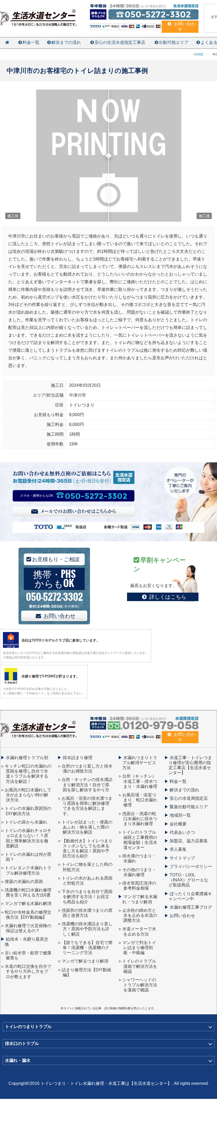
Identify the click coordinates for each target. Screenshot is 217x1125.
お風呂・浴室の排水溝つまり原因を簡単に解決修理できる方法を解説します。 (87, 806)
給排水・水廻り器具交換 (26, 941)
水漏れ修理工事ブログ (191, 907)
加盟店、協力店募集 (189, 841)
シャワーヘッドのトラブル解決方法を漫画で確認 (139, 985)
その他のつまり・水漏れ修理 (139, 872)
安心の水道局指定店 (189, 798)
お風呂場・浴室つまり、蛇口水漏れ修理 (139, 800)
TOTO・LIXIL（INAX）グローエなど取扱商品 (188, 880)
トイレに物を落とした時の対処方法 (87, 867)
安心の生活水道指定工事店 (119, 42)
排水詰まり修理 (77, 757)
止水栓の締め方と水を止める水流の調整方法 (139, 915)
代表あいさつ (182, 832)
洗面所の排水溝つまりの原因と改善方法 (87, 913)
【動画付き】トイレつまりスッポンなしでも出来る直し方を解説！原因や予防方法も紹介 (87, 848)
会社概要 (178, 824)
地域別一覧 (180, 815)
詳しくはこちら (167, 597)
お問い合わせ (59, 616)
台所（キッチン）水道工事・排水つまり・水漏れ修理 (139, 781)
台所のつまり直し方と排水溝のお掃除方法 (87, 768)
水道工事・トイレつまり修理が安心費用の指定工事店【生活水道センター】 (190, 765)
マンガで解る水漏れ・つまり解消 (139, 899)
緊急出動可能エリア (189, 807)
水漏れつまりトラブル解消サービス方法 (139, 762)
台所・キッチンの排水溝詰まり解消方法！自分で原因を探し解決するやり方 (87, 784)
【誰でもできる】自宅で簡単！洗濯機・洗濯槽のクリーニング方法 (87, 947)
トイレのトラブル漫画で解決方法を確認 (139, 966)
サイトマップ (182, 858)
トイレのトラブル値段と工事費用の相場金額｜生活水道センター (139, 840)
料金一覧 (30, 42)
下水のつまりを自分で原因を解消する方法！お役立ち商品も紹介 (87, 896)
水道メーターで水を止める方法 (139, 931)
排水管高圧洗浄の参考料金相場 (139, 885)
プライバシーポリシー (191, 866)
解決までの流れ (66, 42)
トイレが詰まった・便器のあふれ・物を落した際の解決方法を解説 (87, 827)
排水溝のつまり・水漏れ (139, 858)
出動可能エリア (173, 42)
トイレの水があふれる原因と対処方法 (87, 880)
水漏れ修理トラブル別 (27, 757)
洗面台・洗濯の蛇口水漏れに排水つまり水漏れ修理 (139, 818)
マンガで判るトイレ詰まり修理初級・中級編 (139, 947)
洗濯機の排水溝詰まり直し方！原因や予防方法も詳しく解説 (87, 929)
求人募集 (178, 849)
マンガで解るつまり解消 (85, 961)
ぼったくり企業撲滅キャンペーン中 (190, 896)
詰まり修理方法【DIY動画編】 (86, 972)
